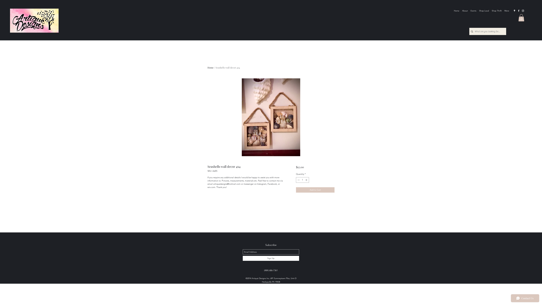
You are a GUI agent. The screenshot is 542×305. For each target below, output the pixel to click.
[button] (521, 17)
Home (210, 67)
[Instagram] (523, 10)
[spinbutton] (302, 180)
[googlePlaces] (514, 10)
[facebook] (518, 10)
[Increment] (307, 180)
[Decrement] (298, 180)
